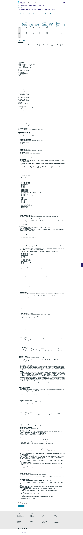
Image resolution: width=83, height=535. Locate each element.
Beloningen (31, 521)
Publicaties (18, 522)
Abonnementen (56, 522)
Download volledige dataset (43, 13)
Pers (42, 516)
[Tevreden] (24, 503)
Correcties (43, 522)
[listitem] (18, 528)
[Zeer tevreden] (26, 503)
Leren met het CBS (44, 521)
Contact (43, 515)
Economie (30, 5)
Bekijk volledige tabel (23, 13)
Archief (55, 521)
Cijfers (18, 5)
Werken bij (43, 520)
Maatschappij (35, 5)
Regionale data (19, 521)
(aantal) (31, 24)
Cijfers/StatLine (19, 515)
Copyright (55, 516)
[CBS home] (22, 2)
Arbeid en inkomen (24, 5)
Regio (40, 5)
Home (18, 7)
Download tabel (32, 13)
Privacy (31, 520)
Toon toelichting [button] (52, 13)
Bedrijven (31, 515)
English (64, 2)
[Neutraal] (22, 503)
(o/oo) (24, 24)
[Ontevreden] (20, 503)
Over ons (43, 5)
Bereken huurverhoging (20, 516)
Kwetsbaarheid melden (57, 520)
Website (55, 515)
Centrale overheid (32, 516)
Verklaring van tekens (22, 40)
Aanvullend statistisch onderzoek (21, 520)
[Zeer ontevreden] (18, 503)
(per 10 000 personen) (45, 24)
